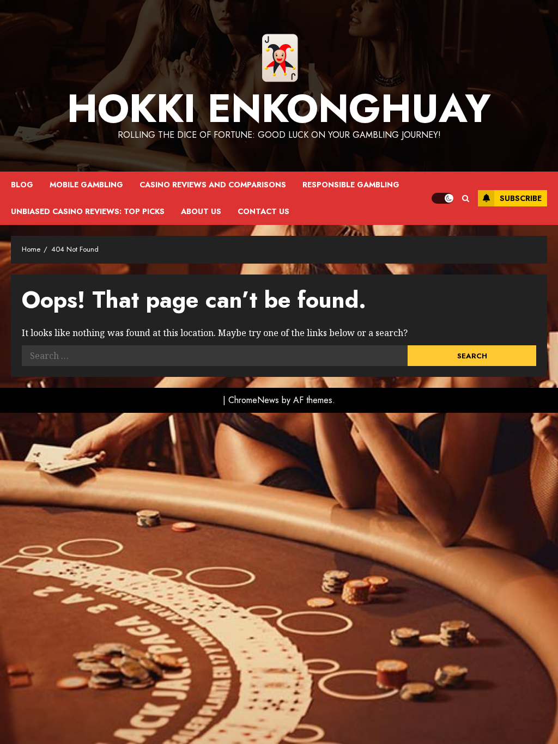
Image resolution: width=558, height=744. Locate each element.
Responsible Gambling (350, 184)
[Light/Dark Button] (442, 198)
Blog (22, 184)
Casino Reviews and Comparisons (213, 184)
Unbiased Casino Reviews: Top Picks (88, 211)
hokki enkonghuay (279, 108)
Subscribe (521, 198)
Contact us (263, 211)
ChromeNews (253, 400)
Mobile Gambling (86, 184)
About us (201, 211)
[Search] (465, 198)
